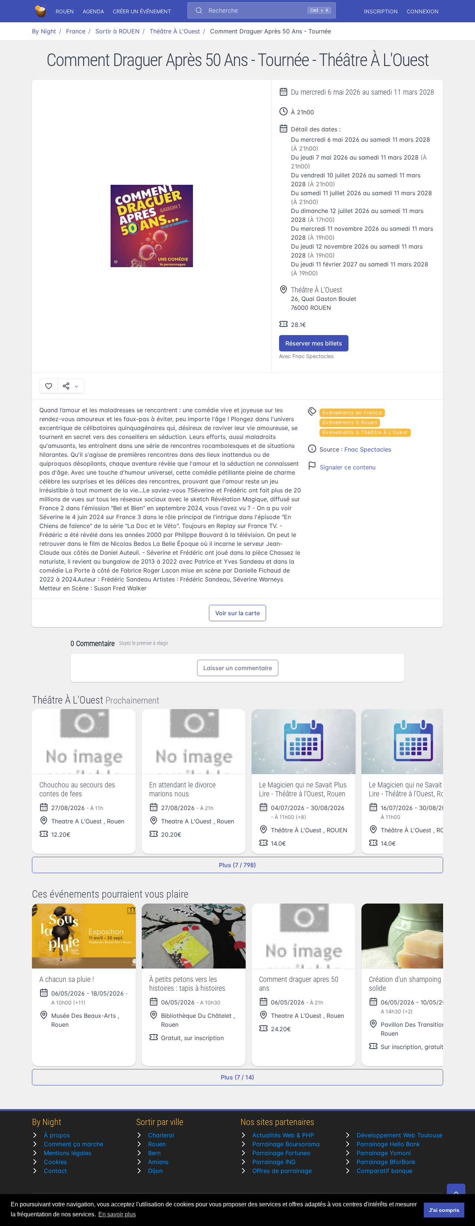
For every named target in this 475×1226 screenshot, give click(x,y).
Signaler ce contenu (348, 467)
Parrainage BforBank (386, 1162)
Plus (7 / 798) (237, 865)
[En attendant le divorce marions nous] (194, 741)
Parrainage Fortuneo (281, 1153)
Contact (55, 1170)
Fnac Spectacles (367, 449)
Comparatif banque (384, 1170)
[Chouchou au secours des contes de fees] (84, 741)
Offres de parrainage (282, 1170)
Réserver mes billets (313, 343)
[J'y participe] (48, 385)
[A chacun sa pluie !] (84, 936)
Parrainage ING (274, 1162)
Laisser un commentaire (237, 668)
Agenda (93, 11)
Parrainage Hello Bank (388, 1144)
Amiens (158, 1162)
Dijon (155, 1170)
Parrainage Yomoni (384, 1153)
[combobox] (261, 11)
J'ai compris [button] (444, 1210)
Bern (154, 1153)
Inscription (381, 11)
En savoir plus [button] (117, 1214)
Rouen (157, 1144)
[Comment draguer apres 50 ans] (304, 936)
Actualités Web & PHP (283, 1135)
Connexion (423, 11)
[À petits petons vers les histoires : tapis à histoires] (194, 936)
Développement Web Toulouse (399, 1135)
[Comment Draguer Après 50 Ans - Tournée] (152, 226)
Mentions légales (67, 1153)
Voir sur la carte (237, 613)
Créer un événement (142, 11)
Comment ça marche (73, 1144)
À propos (57, 1135)
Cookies (55, 1162)
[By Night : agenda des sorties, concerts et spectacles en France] (41, 11)
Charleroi (161, 1135)
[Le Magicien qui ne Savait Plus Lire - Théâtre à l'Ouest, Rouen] (304, 741)
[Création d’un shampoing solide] (413, 936)
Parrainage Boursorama (286, 1144)
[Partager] (71, 385)
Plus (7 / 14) (237, 1077)
